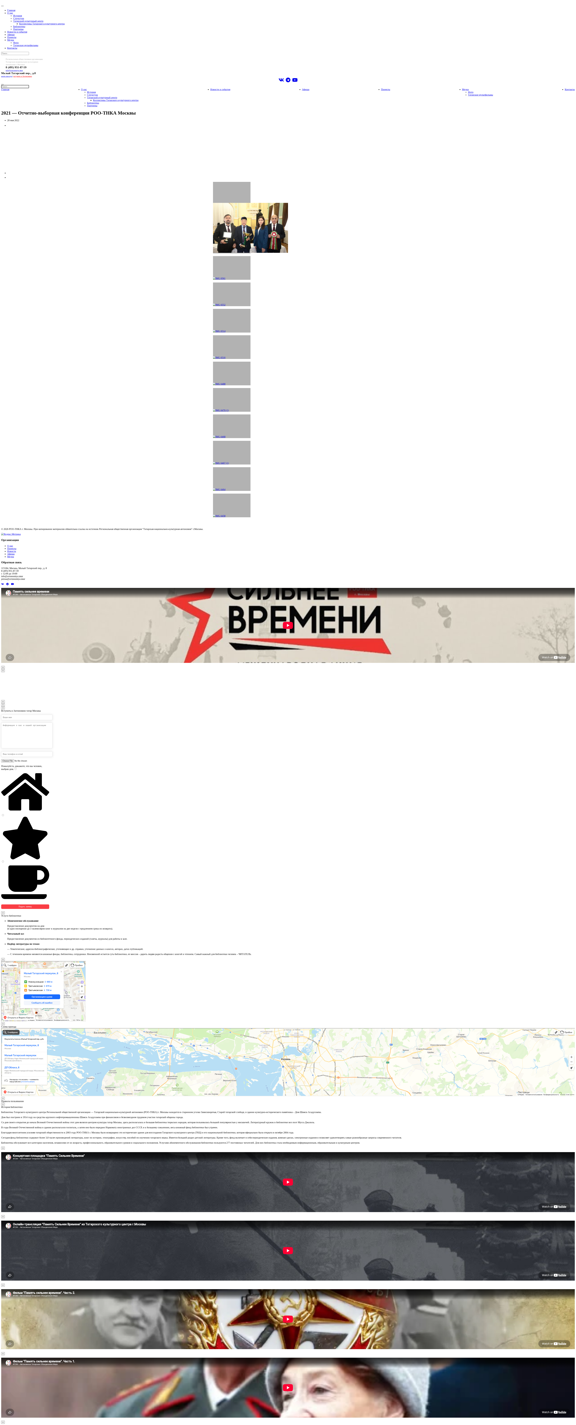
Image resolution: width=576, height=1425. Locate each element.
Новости (11, 551)
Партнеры (18, 29)
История (17, 15)
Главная (11, 10)
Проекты (11, 37)
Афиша (11, 34)
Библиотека (19, 26)
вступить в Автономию (23, 76)
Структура (18, 18)
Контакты (12, 48)
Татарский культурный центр (28, 21)
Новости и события (17, 32)
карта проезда (6, 76)
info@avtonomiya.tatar (14, 70)
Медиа (10, 40)
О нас (10, 13)
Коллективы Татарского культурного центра (42, 23)
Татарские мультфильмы (25, 45)
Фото (16, 42)
